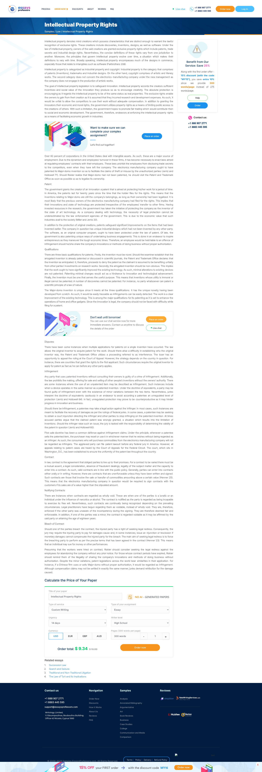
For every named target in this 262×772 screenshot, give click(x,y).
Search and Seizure (59, 668)
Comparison (125, 737)
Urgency (53, 617)
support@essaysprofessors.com (61, 707)
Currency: (53, 630)
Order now (60, 9)
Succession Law (57, 665)
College (123, 728)
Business (124, 720)
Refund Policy (160, 760)
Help (197, 97)
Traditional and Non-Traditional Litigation (70, 672)
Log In (245, 9)
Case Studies (126, 724)
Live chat (180, 9)
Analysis (124, 699)
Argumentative (127, 707)
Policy (138, 760)
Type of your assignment (123, 604)
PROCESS (46, 9)
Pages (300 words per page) (125, 630)
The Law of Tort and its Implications (67, 676)
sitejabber (169, 698)
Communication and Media (132, 732)
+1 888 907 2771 (203, 7)
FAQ (112, 9)
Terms (130, 760)
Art (121, 711)
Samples (49, 31)
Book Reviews (126, 716)
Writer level (116, 617)
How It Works (95, 707)
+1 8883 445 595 (203, 10)
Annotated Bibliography (131, 703)
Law (58, 31)
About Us (93, 711)
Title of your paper (58, 591)
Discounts (77, 9)
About (90, 9)
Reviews (102, 9)
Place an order (152, 136)
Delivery (147, 760)
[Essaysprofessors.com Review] (188, 698)
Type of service (56, 604)
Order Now (94, 699)
